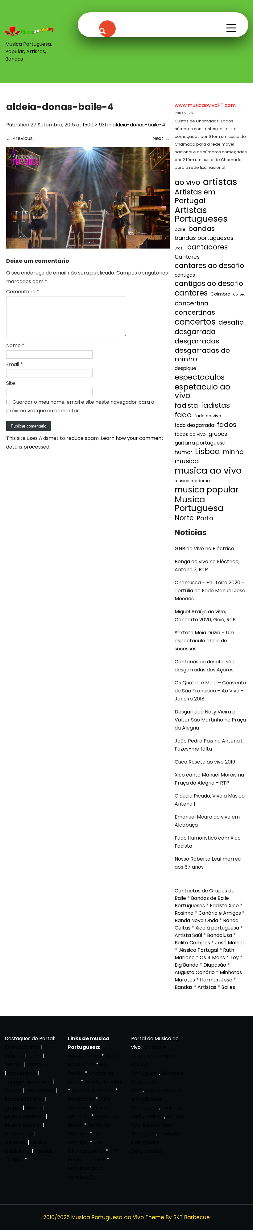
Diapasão (214, 964)
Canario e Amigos (93, 1090)
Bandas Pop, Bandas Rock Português (157, 1125)
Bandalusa (219, 935)
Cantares (187, 257)
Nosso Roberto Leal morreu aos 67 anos (208, 862)
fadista (186, 405)
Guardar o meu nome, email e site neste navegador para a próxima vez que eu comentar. (80, 406)
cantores (191, 293)
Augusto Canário (195, 972)
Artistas (206, 987)
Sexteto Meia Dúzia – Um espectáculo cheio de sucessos (204, 640)
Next (161, 138)
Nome (15, 345)
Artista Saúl (188, 935)
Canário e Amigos (219, 913)
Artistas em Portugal (195, 196)
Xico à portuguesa (217, 927)
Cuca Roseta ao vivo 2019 (205, 761)
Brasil (180, 248)
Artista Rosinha (103, 1081)
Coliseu (239, 294)
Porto (205, 518)
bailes (34, 1055)
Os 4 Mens (212, 957)
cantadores (207, 247)
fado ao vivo (207, 416)
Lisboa (207, 451)
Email (14, 364)
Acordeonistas (23, 1047)
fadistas (215, 405)
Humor (34, 1107)
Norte (184, 518)
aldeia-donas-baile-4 (139, 124)
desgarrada (195, 331)
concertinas (195, 312)
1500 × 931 (94, 124)
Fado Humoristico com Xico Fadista (208, 841)
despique (185, 368)
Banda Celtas (84, 1055)
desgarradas (197, 341)
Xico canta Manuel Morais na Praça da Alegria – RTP (209, 778)
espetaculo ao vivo (202, 391)
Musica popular (23, 1125)
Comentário (22, 291)
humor (183, 452)
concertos (195, 321)
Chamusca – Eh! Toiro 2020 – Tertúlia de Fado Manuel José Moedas (210, 590)
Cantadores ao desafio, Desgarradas (158, 1142)
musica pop (19, 1133)
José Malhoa (230, 942)
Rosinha (184, 913)
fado (183, 415)
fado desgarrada (194, 425)
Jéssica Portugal (198, 950)
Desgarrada (39, 1090)
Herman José (216, 979)
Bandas (184, 987)
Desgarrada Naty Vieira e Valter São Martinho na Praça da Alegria (210, 719)
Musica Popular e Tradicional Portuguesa (156, 1099)
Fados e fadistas (24, 1099)
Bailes (228, 987)
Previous (19, 138)
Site (10, 383)
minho (233, 452)
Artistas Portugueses (201, 214)
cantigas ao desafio (209, 283)
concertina (192, 303)
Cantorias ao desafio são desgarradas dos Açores (204, 665)
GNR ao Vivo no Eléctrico (204, 548)
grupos (218, 434)
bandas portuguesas (204, 238)
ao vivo (187, 182)
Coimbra (220, 294)
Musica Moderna (24, 1116)
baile (180, 229)
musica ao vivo (208, 470)
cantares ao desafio (209, 266)
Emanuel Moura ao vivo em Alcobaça (207, 820)
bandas (201, 228)
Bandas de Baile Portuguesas (202, 902)
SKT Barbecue (191, 1217)
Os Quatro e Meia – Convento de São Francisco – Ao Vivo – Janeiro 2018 (210, 690)
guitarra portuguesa (200, 442)
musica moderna (192, 481)
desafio (231, 322)
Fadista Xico (224, 905)
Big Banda (186, 964)
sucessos (16, 1142)
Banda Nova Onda (196, 920)
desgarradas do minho (202, 355)
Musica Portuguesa (199, 504)
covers (13, 1090)
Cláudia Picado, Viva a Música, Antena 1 (210, 799)
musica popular (206, 489)
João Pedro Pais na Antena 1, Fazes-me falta (209, 744)
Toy (234, 957)
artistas (220, 181)
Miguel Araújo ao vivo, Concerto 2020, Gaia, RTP (205, 615)
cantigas (185, 275)
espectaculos (200, 377)
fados (226, 424)
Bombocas (81, 1099)
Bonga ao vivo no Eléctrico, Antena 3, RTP (207, 565)
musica (187, 461)
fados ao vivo (190, 434)
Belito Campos (192, 942)
